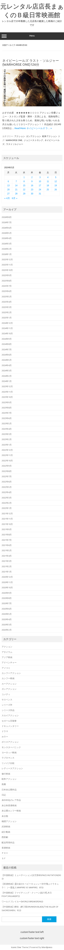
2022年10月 (7, 460)
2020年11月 (7, 582)
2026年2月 (7, 249)
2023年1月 (7, 445)
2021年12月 (7, 513)
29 (24, 193)
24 (40, 189)
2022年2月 (7, 503)
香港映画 (6, 848)
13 (8, 185)
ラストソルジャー (14, 144)
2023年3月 (7, 434)
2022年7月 (7, 476)
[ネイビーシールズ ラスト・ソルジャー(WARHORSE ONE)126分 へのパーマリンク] (32, 105)
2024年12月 (7, 323)
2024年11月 (7, 328)
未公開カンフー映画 (11, 811)
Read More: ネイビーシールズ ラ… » (33, 128)
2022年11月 (7, 455)
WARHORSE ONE (14, 140)
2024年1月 (7, 381)
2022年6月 (7, 481)
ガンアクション (33, 136)
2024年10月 (7, 333)
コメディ (6, 694)
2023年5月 (7, 423)
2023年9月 (7, 402)
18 (48, 185)
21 (16, 189)
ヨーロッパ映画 (9, 752)
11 (48, 181)
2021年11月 (7, 519)
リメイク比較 (8, 763)
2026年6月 (7, 228)
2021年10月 (7, 524)
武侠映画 (6, 826)
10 (40, 181)
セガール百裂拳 (9, 721)
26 (55, 189)
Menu (32, 35)
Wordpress (47, 947)
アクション (19, 136)
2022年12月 (7, 450)
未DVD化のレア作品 (11, 800)
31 (40, 193)
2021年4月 (7, 556)
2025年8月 (7, 281)
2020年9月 (7, 593)
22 (24, 189)
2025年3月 (7, 307)
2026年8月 (7, 217)
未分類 (5, 816)
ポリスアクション (10, 742)
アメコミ (6, 668)
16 (32, 185)
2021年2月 (7, 566)
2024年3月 (7, 370)
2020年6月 (7, 609)
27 (8, 193)
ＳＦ (4, 858)
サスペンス (7, 699)
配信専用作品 (8, 842)
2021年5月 (7, 550)
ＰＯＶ (5, 853)
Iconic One (16, 947)
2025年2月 (7, 312)
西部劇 (5, 837)
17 (40, 185)
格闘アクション (9, 821)
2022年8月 (7, 471)
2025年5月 (7, 296)
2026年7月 (7, 222)
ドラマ (5, 731)
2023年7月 (7, 413)
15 (24, 185)
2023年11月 (7, 392)
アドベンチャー (9, 662)
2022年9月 (7, 466)
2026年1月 (7, 254)
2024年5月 (7, 360)
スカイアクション (10, 715)
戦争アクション (49, 136)
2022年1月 (7, 508)
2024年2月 (7, 376)
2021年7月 (7, 540)
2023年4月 (7, 429)
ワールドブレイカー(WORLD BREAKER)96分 (22, 901)
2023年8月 (7, 407)
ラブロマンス (8, 758)
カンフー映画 (8, 678)
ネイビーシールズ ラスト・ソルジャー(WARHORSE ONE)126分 (30, 62)
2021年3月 (7, 561)
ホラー (5, 736)
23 (32, 189)
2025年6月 (7, 291)
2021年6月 (7, 545)
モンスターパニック (11, 747)
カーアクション (9, 684)
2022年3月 (7, 497)
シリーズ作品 (8, 710)
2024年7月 (7, 349)
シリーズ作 (7, 705)
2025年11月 (7, 265)
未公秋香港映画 (9, 805)
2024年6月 (7, 355)
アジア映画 (7, 657)
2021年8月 (7, 534)
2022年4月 (7, 492)
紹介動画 (6, 832)
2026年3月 (7, 243)
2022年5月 (7, 487)
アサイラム (7, 652)
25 (48, 189)
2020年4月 (7, 619)
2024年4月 (7, 365)
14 (16, 185)
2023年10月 (7, 397)
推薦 (4, 784)
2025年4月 (7, 302)
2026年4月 (7, 238)
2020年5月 (7, 614)
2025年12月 (7, 259)
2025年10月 (7, 270)
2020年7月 (7, 603)
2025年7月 (7, 286)
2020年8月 (7, 598)
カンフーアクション (11, 673)
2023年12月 (7, 386)
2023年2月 (7, 439)
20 (8, 189)
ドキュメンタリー (10, 726)
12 (55, 181)
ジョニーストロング (33, 140)
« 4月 (7, 198)
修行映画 (6, 774)
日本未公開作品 (9, 789)
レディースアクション (12, 768)
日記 (4, 795)
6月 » (14, 198)
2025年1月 (7, 317)
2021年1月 (7, 571)
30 (32, 193)
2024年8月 (7, 344)
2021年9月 (7, 529)
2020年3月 (7, 624)
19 (55, 185)
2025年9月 (7, 275)
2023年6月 (7, 418)
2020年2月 (7, 630)
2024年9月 (7, 339)
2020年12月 (7, 577)
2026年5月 (7, 233)
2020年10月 (7, 587)
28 (16, 193)
